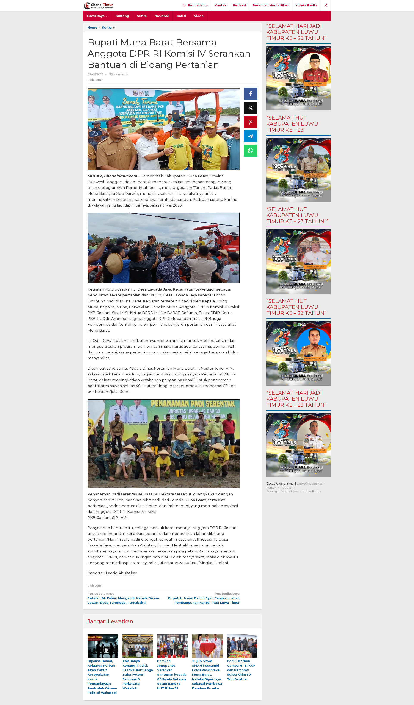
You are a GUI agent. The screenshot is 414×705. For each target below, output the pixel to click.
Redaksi (286, 487)
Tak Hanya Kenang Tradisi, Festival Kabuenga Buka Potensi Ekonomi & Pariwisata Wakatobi (137, 674)
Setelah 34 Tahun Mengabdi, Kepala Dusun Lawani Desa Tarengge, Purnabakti (123, 598)
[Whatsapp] (251, 151)
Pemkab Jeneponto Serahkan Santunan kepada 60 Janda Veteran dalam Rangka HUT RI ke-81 (172, 674)
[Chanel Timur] (98, 5)
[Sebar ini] (251, 94)
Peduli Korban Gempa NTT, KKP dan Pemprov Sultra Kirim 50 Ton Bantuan (241, 670)
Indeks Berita (311, 491)
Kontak (271, 487)
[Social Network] (326, 5)
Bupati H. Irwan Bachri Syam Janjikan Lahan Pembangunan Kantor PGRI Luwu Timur (203, 598)
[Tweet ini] (251, 108)
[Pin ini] (251, 122)
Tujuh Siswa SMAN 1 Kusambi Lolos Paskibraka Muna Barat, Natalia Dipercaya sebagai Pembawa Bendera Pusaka (207, 674)
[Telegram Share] (251, 136)
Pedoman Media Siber (282, 491)
